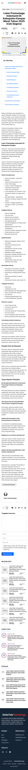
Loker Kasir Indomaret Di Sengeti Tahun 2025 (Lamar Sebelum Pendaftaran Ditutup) (18, 609)
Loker (8, 9)
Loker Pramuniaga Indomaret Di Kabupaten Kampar (14, 67)
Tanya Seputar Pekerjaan (12, 104)
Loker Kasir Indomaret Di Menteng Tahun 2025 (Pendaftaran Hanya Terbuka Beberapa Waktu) (17, 568)
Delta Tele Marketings (5, 28)
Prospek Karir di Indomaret (12, 100)
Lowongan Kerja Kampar (9, 484)
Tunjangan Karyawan (13, 87)
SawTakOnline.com (21, 737)
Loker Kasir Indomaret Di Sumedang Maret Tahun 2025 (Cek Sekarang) (17, 589)
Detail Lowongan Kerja (13, 72)
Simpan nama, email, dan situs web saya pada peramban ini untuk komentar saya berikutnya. (14, 547)
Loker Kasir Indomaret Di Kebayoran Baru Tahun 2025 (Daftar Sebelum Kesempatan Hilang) (17, 579)
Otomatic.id (19, 740)
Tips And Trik (5, 742)
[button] (2, 3)
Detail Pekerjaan (11, 80)
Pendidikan (4, 740)
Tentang (4, 763)
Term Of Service (14, 766)
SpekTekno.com (20, 735)
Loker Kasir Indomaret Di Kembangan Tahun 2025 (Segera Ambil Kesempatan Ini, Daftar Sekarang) (18, 599)
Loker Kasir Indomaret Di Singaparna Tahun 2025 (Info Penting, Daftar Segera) (17, 619)
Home (4, 9)
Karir (2, 735)
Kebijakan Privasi (21, 763)
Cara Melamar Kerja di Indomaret (13, 96)
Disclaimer (14, 763)
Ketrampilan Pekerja (12, 83)
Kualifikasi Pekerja (12, 76)
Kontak (9, 763)
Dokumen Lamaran (12, 91)
